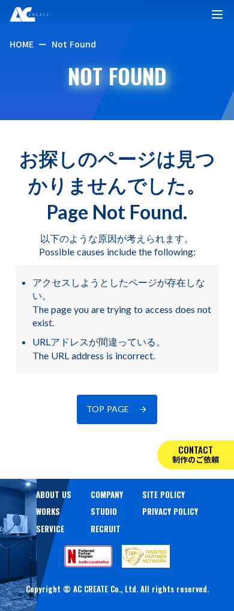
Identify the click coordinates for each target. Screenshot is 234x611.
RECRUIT (106, 529)
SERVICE (50, 529)
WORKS (48, 511)
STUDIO (104, 511)
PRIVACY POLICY (170, 511)
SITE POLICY (163, 494)
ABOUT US (53, 494)
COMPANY (107, 494)
